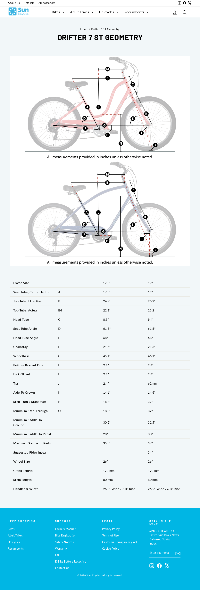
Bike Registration (66, 535)
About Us (14, 3)
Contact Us (62, 568)
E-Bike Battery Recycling (70, 561)
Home (84, 29)
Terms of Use (110, 535)
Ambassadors (46, 3)
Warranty (61, 548)
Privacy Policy (111, 529)
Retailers (29, 3)
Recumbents (134, 12)
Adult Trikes (80, 12)
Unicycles (107, 12)
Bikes (56, 12)
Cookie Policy (110, 548)
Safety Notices (64, 542)
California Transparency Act (119, 542)
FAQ (58, 555)
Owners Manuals (66, 529)
